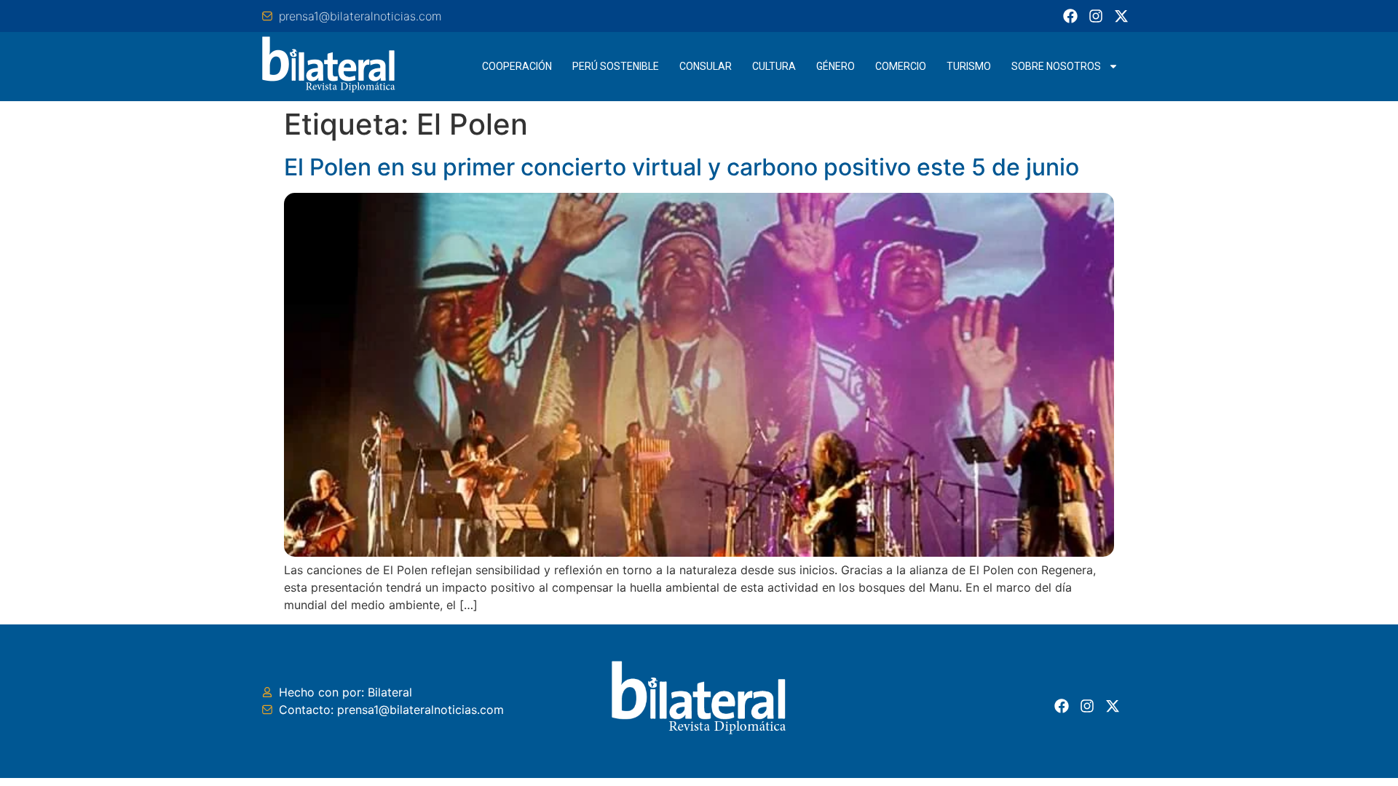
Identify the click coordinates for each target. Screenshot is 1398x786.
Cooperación (517, 66)
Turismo (969, 66)
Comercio (900, 66)
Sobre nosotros (1056, 66)
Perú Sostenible (615, 66)
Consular (705, 66)
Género (835, 66)
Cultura (774, 66)
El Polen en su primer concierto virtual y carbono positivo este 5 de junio (681, 167)
